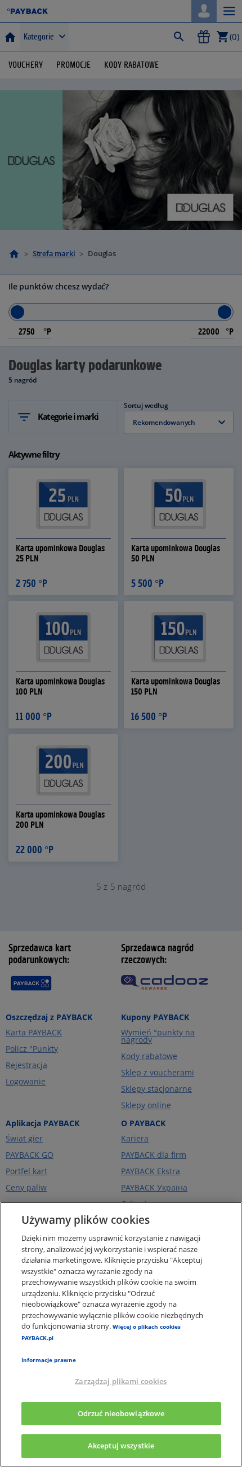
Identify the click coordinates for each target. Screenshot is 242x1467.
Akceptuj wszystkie (121, 1445)
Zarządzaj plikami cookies (121, 1381)
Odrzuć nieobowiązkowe (121, 1413)
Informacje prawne (48, 1360)
